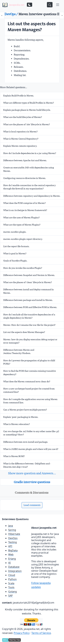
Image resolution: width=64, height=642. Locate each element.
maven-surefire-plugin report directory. (23, 239)
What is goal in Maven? (14, 253)
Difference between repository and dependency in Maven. (31, 195)
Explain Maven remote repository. (20, 146)
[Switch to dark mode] (29, 5)
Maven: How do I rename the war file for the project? (29, 325)
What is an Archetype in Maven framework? (25, 210)
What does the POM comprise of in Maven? (24, 203)
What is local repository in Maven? (20, 131)
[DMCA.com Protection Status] (11, 639)
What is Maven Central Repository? (20, 138)
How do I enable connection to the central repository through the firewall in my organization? (29, 187)
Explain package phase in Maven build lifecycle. (27, 110)
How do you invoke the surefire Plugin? (22, 268)
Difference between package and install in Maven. (28, 300)
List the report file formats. (16, 246)
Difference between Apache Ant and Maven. (25, 160)
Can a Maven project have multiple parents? (25, 409)
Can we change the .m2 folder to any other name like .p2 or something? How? (31, 433)
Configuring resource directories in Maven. (24, 178)
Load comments (32, 505)
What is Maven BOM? (14, 456)
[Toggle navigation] (58, 4)
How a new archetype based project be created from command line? (29, 390)
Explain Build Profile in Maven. (18, 95)
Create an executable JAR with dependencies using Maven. (28, 169)
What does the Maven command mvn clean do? (26, 381)
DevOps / (12, 14)
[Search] (50, 4)
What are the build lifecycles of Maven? (22, 117)
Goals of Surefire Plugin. (15, 260)
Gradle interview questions (32, 482)
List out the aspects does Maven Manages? (24, 332)
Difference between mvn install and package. (25, 442)
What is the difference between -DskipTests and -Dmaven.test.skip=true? (27, 465)
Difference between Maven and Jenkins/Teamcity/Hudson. (18, 351)
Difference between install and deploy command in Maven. (28, 291)
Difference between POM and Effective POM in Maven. (30, 307)
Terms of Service (41, 633)
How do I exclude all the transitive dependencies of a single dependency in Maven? (29, 316)
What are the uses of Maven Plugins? (21, 217)
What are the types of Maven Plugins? (21, 224)
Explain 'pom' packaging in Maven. (20, 417)
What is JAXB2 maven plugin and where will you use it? (30, 449)
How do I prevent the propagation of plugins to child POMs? (29, 362)
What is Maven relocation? (16, 424)
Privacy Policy (22, 633)
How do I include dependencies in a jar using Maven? (29, 153)
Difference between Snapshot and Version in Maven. (29, 275)
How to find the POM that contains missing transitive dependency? (29, 373)
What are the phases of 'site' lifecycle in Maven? (26, 124)
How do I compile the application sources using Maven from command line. (30, 401)
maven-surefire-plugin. (14, 231)
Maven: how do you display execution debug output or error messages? (30, 341)
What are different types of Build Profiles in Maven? (28, 102)
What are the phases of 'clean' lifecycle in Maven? (27, 282)
